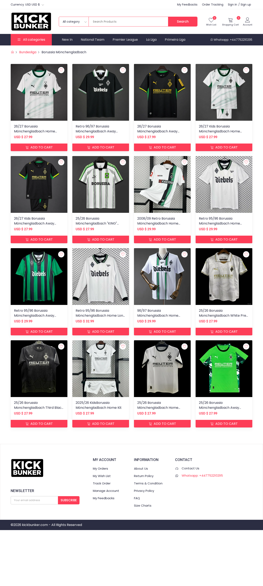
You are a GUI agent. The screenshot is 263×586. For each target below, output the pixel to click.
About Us (141, 468)
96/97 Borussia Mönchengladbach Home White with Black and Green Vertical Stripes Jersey (159, 318)
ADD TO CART (41, 147)
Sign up (246, 4)
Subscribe (69, 500)
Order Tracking (212, 4)
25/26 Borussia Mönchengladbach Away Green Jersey (219, 407)
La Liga (151, 39)
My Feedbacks (187, 4)
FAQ (137, 498)
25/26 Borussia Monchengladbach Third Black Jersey (38, 407)
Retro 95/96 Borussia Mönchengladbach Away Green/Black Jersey (34, 315)
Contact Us (190, 468)
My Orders (100, 468)
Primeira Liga (175, 39)
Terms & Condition (148, 483)
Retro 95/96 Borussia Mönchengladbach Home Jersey (219, 223)
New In (67, 39)
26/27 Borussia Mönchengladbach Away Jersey (157, 131)
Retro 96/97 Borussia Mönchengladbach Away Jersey (96, 131)
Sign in (232, 4)
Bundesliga (27, 52)
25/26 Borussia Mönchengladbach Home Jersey (157, 407)
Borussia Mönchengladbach (64, 52)
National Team (92, 39)
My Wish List (102, 476)
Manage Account (106, 491)
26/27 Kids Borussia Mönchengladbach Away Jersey (34, 223)
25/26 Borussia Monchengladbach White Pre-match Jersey (223, 315)
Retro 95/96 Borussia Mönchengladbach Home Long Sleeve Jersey (100, 315)
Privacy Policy (144, 491)
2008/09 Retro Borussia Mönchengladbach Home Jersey (157, 223)
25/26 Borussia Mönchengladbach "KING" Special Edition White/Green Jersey (98, 226)
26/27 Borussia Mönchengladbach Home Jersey (34, 131)
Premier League (125, 39)
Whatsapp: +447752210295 (233, 40)
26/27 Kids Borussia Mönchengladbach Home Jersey (219, 131)
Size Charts (142, 505)
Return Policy (143, 476)
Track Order (102, 483)
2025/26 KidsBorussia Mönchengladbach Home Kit (99, 405)
